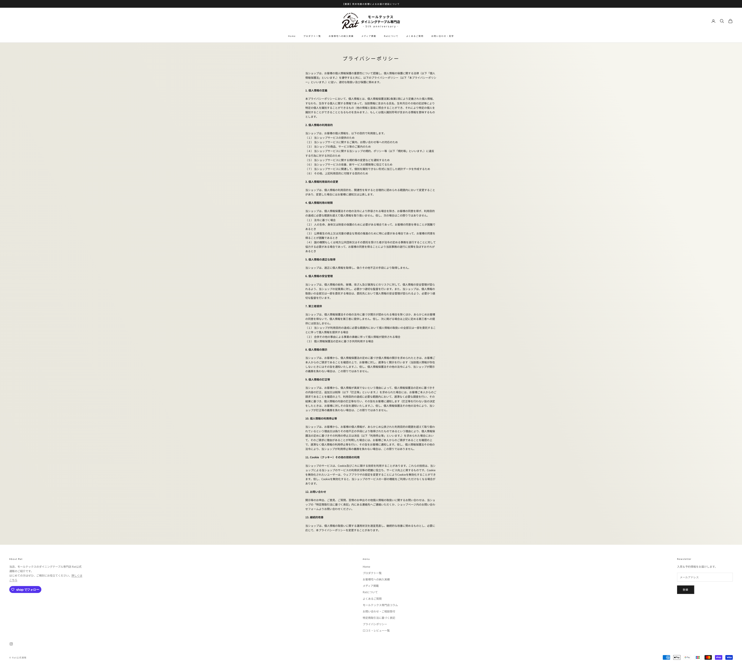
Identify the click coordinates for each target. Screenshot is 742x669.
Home (292, 35)
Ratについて (391, 35)
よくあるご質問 (415, 35)
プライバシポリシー (375, 624)
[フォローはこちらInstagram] (11, 644)
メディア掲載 (368, 35)
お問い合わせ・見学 (442, 35)
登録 (686, 589)
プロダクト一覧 (312, 35)
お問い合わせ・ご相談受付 (379, 611)
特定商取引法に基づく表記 (379, 618)
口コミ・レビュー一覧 (376, 630)
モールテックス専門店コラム (380, 605)
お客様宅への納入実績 (341, 35)
